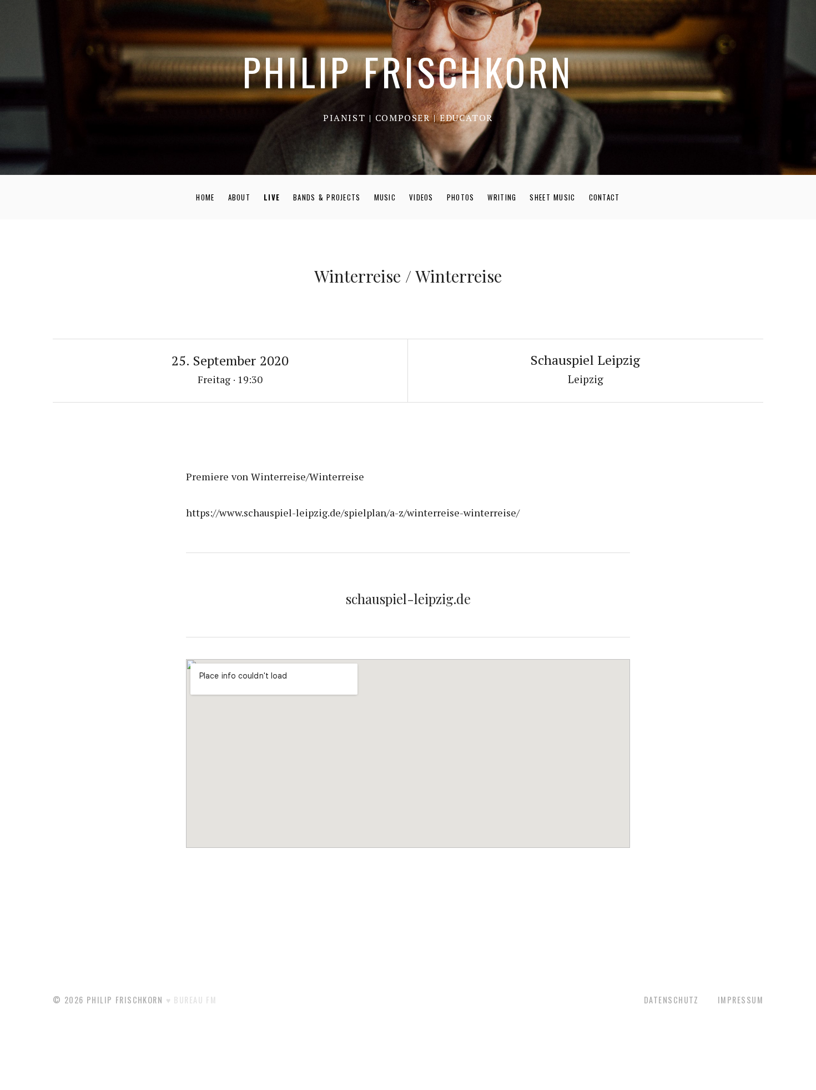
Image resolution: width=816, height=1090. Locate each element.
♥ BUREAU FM (191, 1000)
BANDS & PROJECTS (327, 197)
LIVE (272, 197)
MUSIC (385, 197)
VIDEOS (421, 197)
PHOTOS (461, 197)
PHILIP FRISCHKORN (408, 71)
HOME (205, 197)
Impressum (740, 1000)
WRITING (501, 197)
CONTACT (604, 197)
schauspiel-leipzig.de (408, 598)
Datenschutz (671, 1000)
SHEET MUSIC (552, 197)
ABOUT (239, 197)
